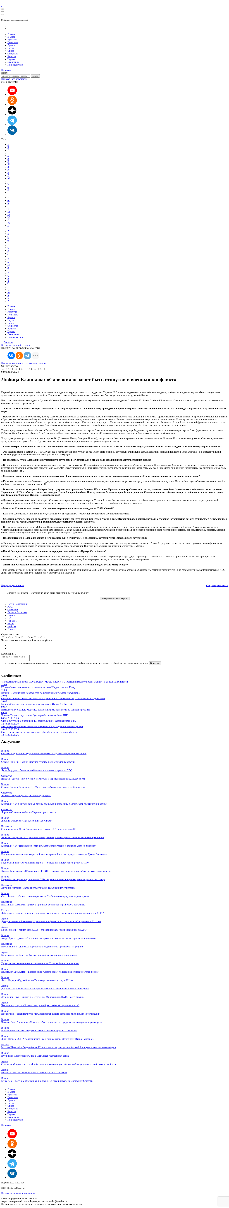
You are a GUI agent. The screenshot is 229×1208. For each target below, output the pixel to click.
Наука (10, 48)
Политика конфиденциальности (18, 1193)
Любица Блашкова (17, 612)
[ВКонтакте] (11, 355)
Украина (12, 620)
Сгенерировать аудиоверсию (114, 598)
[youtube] (12, 94)
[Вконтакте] (12, 134)
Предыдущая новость (12, 363)
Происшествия (15, 64)
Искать (35, 76)
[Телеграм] (12, 124)
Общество (12, 53)
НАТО (10, 618)
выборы (11, 626)
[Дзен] (12, 114)
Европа (11, 615)
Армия (11, 45)
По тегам (6, 70)
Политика (12, 42)
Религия (11, 56)
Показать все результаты (14, 79)
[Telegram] (27, 355)
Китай (10, 623)
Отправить (155, 663)
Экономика (13, 62)
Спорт (10, 50)
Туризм (11, 59)
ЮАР (10, 606)
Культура (12, 39)
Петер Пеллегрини (17, 604)
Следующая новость (35, 363)
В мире (11, 36)
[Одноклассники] (12, 104)
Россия (11, 34)
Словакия (12, 609)
